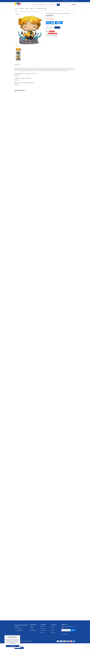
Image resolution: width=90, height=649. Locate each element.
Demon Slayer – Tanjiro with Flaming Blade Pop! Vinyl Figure (24, 82)
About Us (31, 626)
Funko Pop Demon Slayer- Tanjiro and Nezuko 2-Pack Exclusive (27, 73)
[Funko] (59, 22)
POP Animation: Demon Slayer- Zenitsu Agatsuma (23, 78)
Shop (18, 11)
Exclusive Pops (51, 33)
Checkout (52, 630)
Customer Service (43, 630)
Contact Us (32, 628)
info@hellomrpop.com (19, 630)
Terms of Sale (43, 628)
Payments (42, 632)
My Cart (52, 628)
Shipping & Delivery (33, 630)
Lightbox (42, 45)
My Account (53, 626)
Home (15, 11)
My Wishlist (53, 632)
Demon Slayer (21, 11)
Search (58, 5)
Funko (56, 33)
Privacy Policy (43, 626)
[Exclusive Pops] (50, 22)
